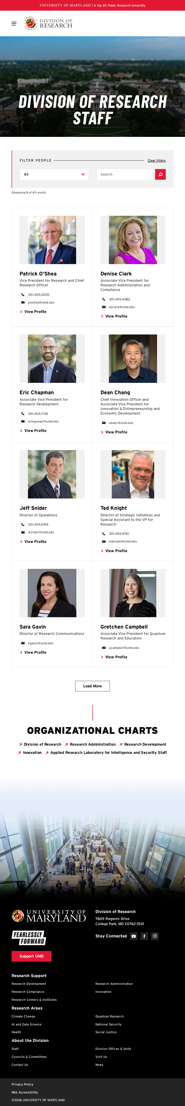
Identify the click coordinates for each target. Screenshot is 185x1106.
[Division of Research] (48, 23)
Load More (92, 686)
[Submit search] (160, 174)
